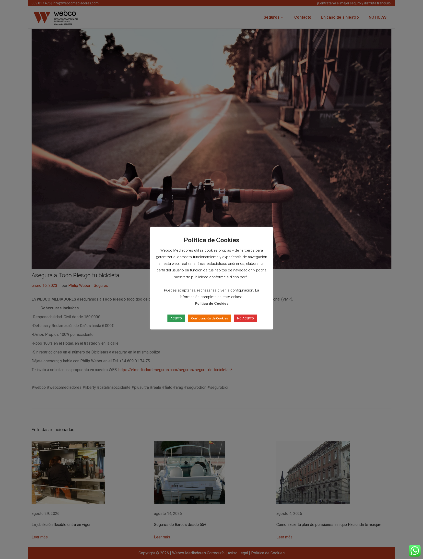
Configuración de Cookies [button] (209, 318)
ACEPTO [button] (176, 318)
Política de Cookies (211, 303)
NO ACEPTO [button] (245, 318)
